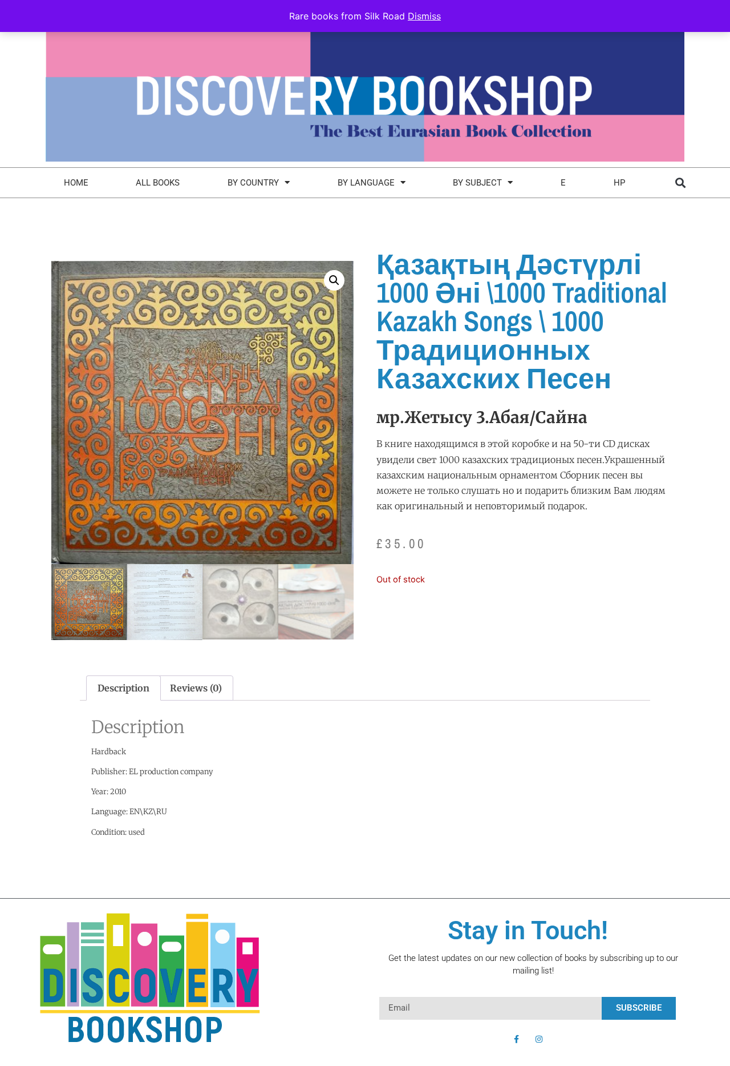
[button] (680, 182)
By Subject (477, 183)
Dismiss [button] (424, 16)
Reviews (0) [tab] (196, 688)
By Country (253, 183)
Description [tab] (123, 688)
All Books (158, 183)
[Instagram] (539, 1039)
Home (76, 183)
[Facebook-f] (516, 1039)
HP (619, 183)
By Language (366, 183)
